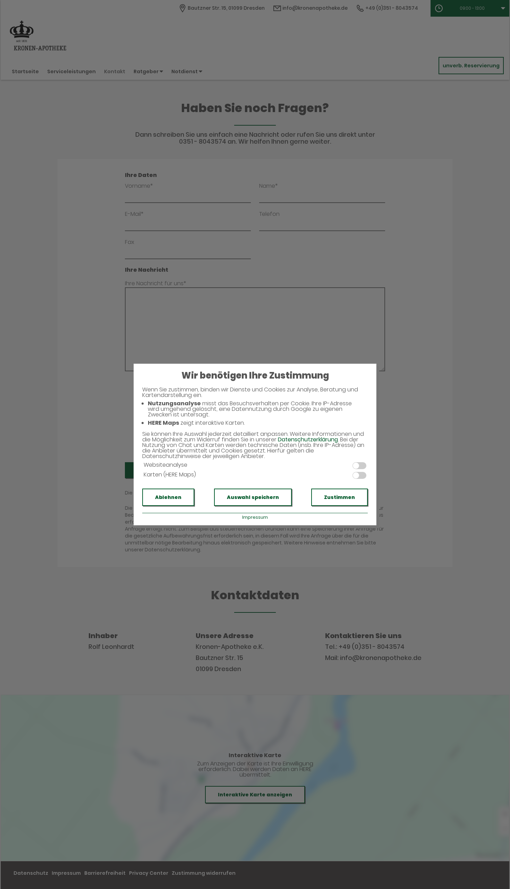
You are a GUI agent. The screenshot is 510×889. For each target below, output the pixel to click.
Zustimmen (339, 497)
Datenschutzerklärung (308, 439)
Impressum (255, 517)
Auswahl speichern (253, 497)
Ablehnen (168, 497)
